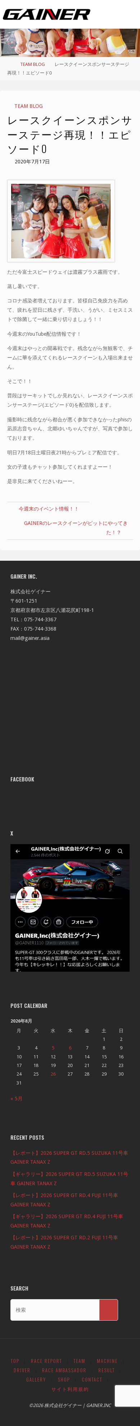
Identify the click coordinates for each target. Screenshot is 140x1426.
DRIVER (22, 1370)
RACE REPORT (46, 1361)
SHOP (64, 1379)
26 (53, 1074)
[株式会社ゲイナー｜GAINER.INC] (47, 14)
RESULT (106, 1370)
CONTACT (92, 1379)
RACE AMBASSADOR (64, 1370)
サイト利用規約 (70, 1389)
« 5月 (16, 1098)
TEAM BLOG (32, 64)
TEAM (79, 1361)
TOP (15, 1361)
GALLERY (36, 1379)
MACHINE (107, 1361)
